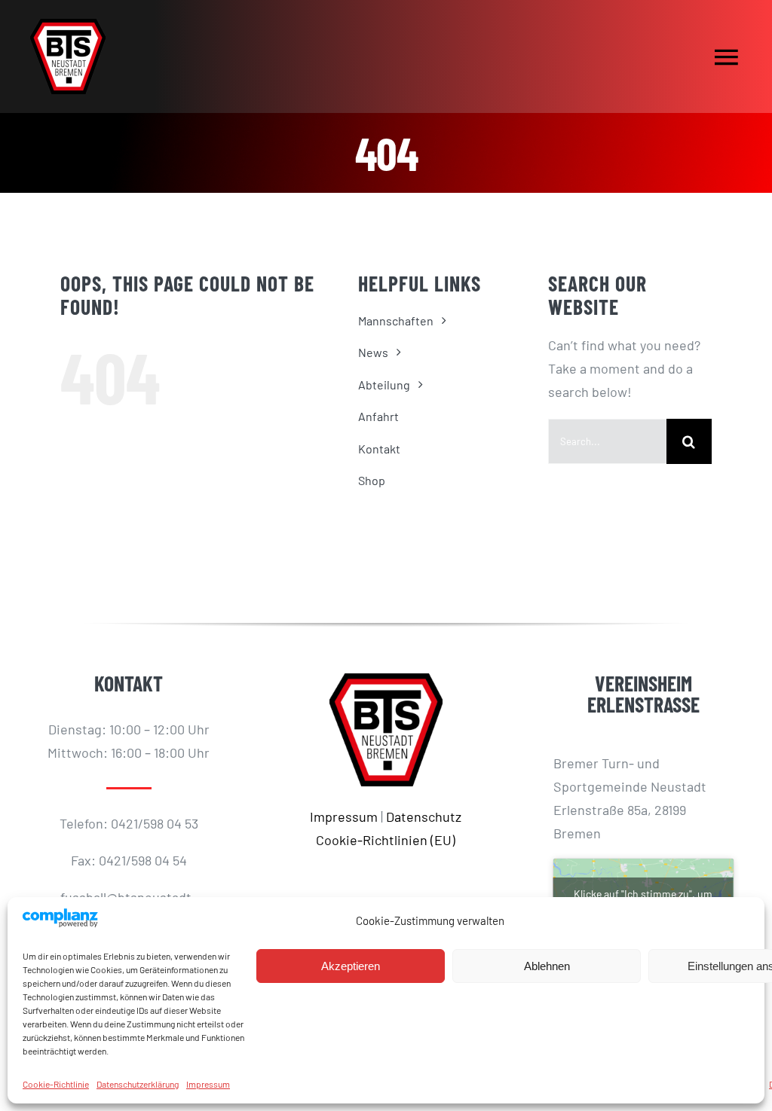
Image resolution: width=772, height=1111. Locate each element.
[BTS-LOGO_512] (68, 25)
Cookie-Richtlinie (56, 1084)
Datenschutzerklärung (137, 1084)
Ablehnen (547, 966)
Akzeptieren (350, 966)
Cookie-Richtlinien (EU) (385, 840)
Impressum (208, 1084)
